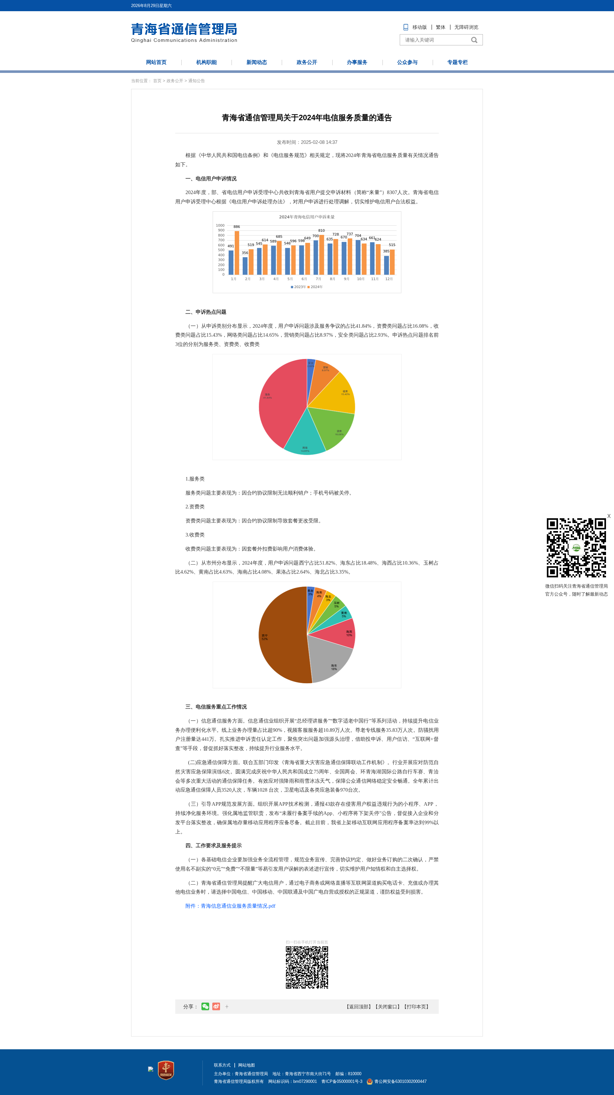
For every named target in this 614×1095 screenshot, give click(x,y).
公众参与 (407, 62)
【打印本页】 (416, 1006)
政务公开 (307, 62)
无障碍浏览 (466, 27)
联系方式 (222, 1065)
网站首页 (156, 62)
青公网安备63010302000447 (400, 1081)
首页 (157, 80)
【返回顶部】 (358, 1006)
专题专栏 (457, 62)
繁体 (440, 27)
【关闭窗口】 (387, 1006)
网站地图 (246, 1065)
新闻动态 (257, 62)
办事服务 (357, 62)
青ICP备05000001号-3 (341, 1081)
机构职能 (206, 62)
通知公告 (196, 80)
